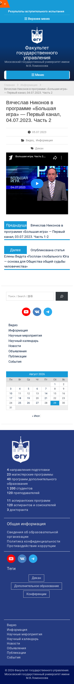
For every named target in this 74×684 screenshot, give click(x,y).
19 (28, 398)
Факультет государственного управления (37, 52)
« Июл (36, 415)
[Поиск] (62, 296)
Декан (39, 148)
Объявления (17, 351)
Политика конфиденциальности (33, 541)
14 (46, 393)
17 (10, 398)
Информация (44, 140)
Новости (14, 346)
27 (37, 403)
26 (28, 403)
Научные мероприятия (25, 335)
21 (46, 398)
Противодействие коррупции (31, 546)
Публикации (17, 356)
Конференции (36, 594)
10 (10, 393)
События (15, 361)
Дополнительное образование (36, 586)
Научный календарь (23, 341)
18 (19, 398)
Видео (30, 140)
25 (19, 403)
